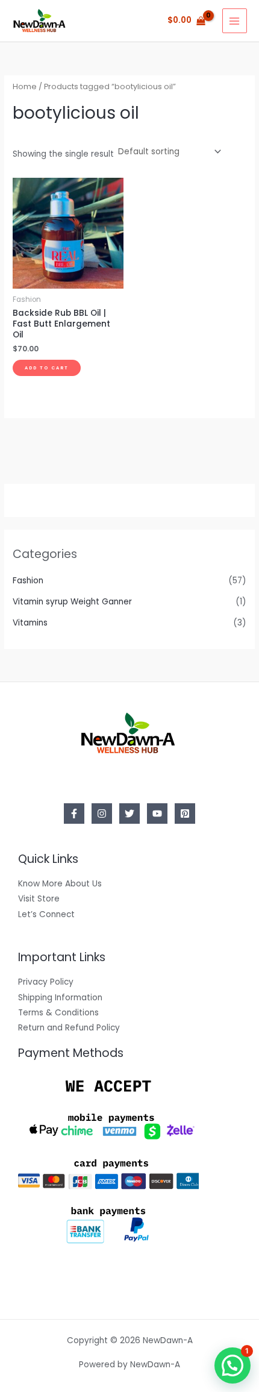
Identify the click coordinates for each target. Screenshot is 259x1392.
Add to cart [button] (47, 368)
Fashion (28, 580)
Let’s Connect (46, 914)
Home (25, 86)
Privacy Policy (45, 982)
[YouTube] (157, 813)
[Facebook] (74, 813)
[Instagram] (102, 813)
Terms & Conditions (58, 1012)
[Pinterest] (185, 813)
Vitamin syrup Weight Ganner (72, 601)
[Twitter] (129, 813)
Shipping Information (60, 997)
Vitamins (30, 623)
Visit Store (39, 898)
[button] (232, 1365)
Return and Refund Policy (69, 1027)
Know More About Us (60, 883)
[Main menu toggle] (234, 20)
